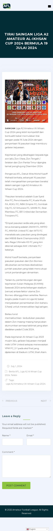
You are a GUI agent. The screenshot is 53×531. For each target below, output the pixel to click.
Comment (8, 452)
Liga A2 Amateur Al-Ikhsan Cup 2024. (26, 383)
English (32, 529)
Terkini (14, 375)
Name (6, 435)
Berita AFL (14, 371)
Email (30, 435)
